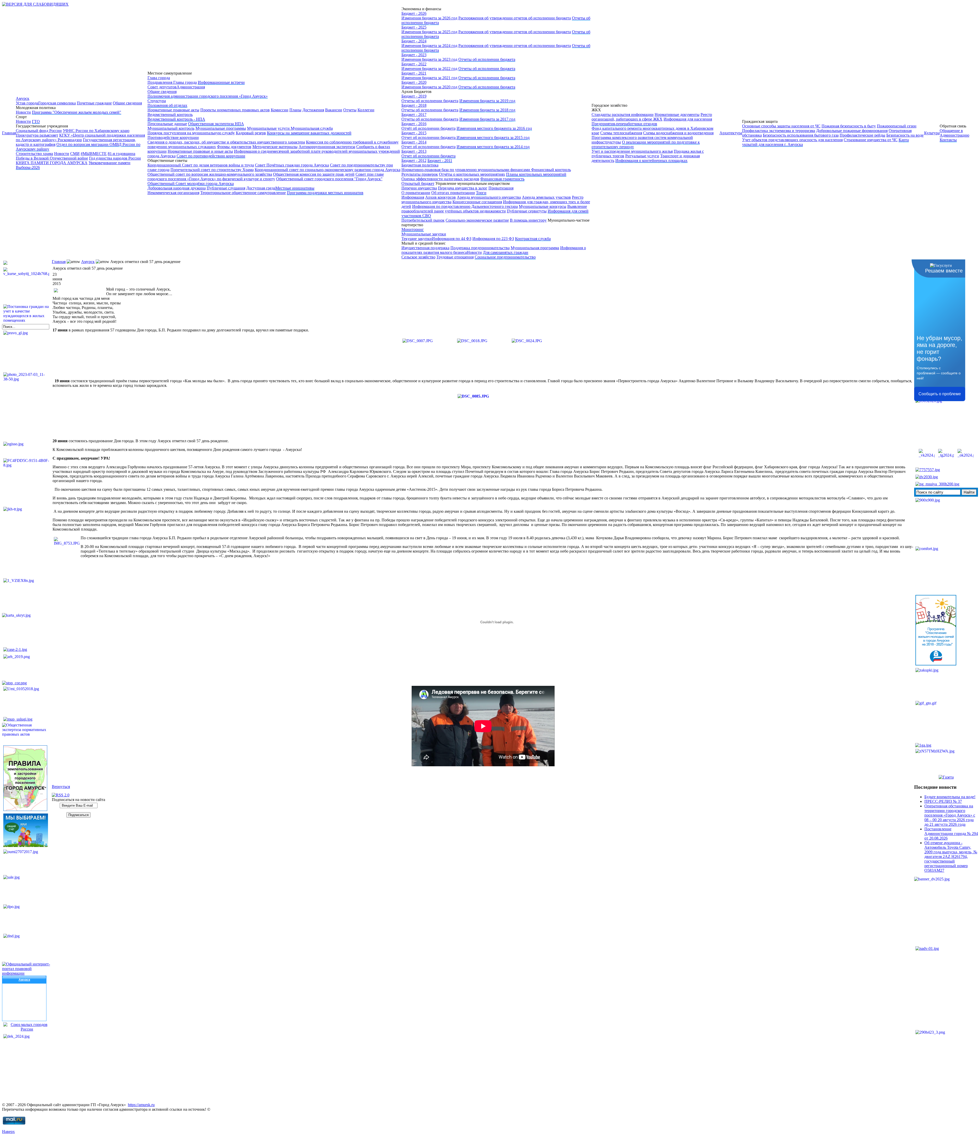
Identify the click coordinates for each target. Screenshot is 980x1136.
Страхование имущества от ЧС (871, 140)
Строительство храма (34, 153)
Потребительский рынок (423, 220)
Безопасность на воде (905, 135)
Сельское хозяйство (418, 257)
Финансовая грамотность (502, 179)
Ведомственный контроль (170, 114)
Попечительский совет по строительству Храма (212, 170)
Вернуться (61, 786)
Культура (932, 133)
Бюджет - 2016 (413, 124)
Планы (295, 110)
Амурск (22, 98)
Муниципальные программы (220, 128)
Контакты (948, 140)
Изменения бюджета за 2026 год (429, 18)
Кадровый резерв (251, 133)
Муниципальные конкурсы (542, 206)
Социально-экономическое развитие (477, 220)
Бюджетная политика (419, 165)
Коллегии (366, 110)
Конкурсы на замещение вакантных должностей (309, 133)
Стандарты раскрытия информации (623, 114)
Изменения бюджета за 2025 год (429, 32)
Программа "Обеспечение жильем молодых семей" (76, 112)
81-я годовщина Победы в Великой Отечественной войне (75, 155)
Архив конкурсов (440, 197)
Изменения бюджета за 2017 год (487, 119)
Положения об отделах (167, 105)
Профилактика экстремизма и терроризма (778, 130)
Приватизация (500, 188)
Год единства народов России (115, 158)
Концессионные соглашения (477, 202)
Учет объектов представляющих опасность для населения (792, 140)
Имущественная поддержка (425, 248)
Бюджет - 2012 (413, 160)
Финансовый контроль (551, 170)
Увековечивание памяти (109, 163)
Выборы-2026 (28, 167)
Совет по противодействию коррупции (211, 156)
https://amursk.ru (141, 1105)
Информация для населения (688, 119)
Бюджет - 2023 (413, 55)
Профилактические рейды (862, 135)
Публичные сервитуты (527, 211)
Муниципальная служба (312, 128)
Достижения (313, 110)
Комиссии (279, 110)
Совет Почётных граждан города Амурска (292, 165)
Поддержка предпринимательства (480, 248)
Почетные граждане (94, 103)
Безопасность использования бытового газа (801, 135)
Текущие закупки (416, 238)
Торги (481, 192)
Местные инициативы (294, 188)
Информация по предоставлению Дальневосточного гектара (465, 206)
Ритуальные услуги (642, 156)
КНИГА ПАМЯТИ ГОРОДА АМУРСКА (52, 163)
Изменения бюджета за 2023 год (429, 59)
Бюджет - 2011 (439, 160)
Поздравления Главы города (172, 82)
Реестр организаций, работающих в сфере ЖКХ (652, 116)
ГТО (36, 121)
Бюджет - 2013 (413, 151)
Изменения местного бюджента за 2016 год (494, 128)
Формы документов (234, 147)
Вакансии (333, 110)
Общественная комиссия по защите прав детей (313, 174)
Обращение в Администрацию (954, 132)
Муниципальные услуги (269, 128)
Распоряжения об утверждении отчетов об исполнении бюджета (514, 18)
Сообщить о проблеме (939, 394)
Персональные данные (167, 124)
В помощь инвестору (528, 220)
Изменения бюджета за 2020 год (429, 87)
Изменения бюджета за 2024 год (429, 45)
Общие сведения (127, 103)
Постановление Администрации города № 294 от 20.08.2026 (951, 833)
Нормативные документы (677, 114)
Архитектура (730, 133)
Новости (23, 112)
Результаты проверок (419, 174)
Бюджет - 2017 (413, 114)
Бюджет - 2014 (413, 142)
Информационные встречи (221, 82)
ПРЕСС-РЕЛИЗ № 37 (943, 801)
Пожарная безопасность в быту (849, 126)
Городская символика (57, 103)
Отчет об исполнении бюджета (429, 137)
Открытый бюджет (417, 183)
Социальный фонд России (39, 130)
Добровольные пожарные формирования (852, 130)
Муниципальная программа (535, 248)
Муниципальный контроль (171, 128)
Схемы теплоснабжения (621, 133)
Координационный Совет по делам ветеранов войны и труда (201, 165)
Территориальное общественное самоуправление (243, 192)
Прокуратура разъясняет (37, 135)
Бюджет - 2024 (413, 41)
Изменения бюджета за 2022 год (429, 68)
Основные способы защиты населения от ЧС (781, 126)
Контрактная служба (533, 238)
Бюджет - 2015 (413, 133)
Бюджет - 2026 (413, 13)
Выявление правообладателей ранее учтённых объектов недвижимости (494, 208)
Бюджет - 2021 (413, 73)
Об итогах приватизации (453, 192)
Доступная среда (260, 188)
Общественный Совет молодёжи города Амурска (191, 183)
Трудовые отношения (455, 257)
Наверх (8, 1131)
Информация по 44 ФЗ (451, 238)
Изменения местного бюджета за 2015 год (493, 137)
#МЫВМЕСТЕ (94, 153)
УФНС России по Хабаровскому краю (96, 130)
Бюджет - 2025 (413, 27)
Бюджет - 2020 (413, 82)
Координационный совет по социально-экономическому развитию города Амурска (327, 170)
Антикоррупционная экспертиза (327, 147)
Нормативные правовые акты (173, 110)
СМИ (75, 153)
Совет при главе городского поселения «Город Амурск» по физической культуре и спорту (266, 176)
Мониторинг (412, 229)
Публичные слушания (226, 188)
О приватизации (415, 192)
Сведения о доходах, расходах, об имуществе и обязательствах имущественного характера (226, 142)
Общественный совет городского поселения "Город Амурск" (329, 179)
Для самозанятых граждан (505, 252)
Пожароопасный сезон (896, 126)
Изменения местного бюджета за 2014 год (493, 147)
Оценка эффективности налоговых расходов (440, 179)
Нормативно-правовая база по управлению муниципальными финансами (466, 170)
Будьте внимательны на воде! (949, 797)
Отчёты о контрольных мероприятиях (472, 174)
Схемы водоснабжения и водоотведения (678, 133)
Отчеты (350, 110)
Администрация (191, 87)
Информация (412, 197)
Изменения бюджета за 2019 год (487, 101)
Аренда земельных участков (546, 197)
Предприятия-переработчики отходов (624, 124)
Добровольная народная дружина (177, 188)
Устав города (27, 103)
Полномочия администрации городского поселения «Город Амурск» (208, 96)
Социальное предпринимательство (505, 257)
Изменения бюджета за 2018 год (487, 110)
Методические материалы (275, 147)
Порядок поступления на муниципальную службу (191, 133)
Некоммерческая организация (173, 192)
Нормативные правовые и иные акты (200, 151)
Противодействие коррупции (173, 137)
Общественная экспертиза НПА (216, 124)
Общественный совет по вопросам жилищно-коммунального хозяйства (210, 174)
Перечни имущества (419, 188)
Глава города (159, 78)
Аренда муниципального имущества (489, 197)
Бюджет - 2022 (413, 64)
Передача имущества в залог (462, 188)
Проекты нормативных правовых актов (235, 110)
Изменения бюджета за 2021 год (429, 78)
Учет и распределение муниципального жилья (632, 151)
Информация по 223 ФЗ (493, 238)
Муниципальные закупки (423, 234)
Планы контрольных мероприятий (536, 174)
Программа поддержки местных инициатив (325, 192)
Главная (9, 133)
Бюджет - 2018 (413, 105)
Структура (157, 101)
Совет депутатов (162, 87)
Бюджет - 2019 (413, 96)
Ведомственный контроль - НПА (176, 119)
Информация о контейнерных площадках (651, 160)
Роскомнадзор (70, 140)
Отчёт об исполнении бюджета (428, 128)
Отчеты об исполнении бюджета (486, 59)
